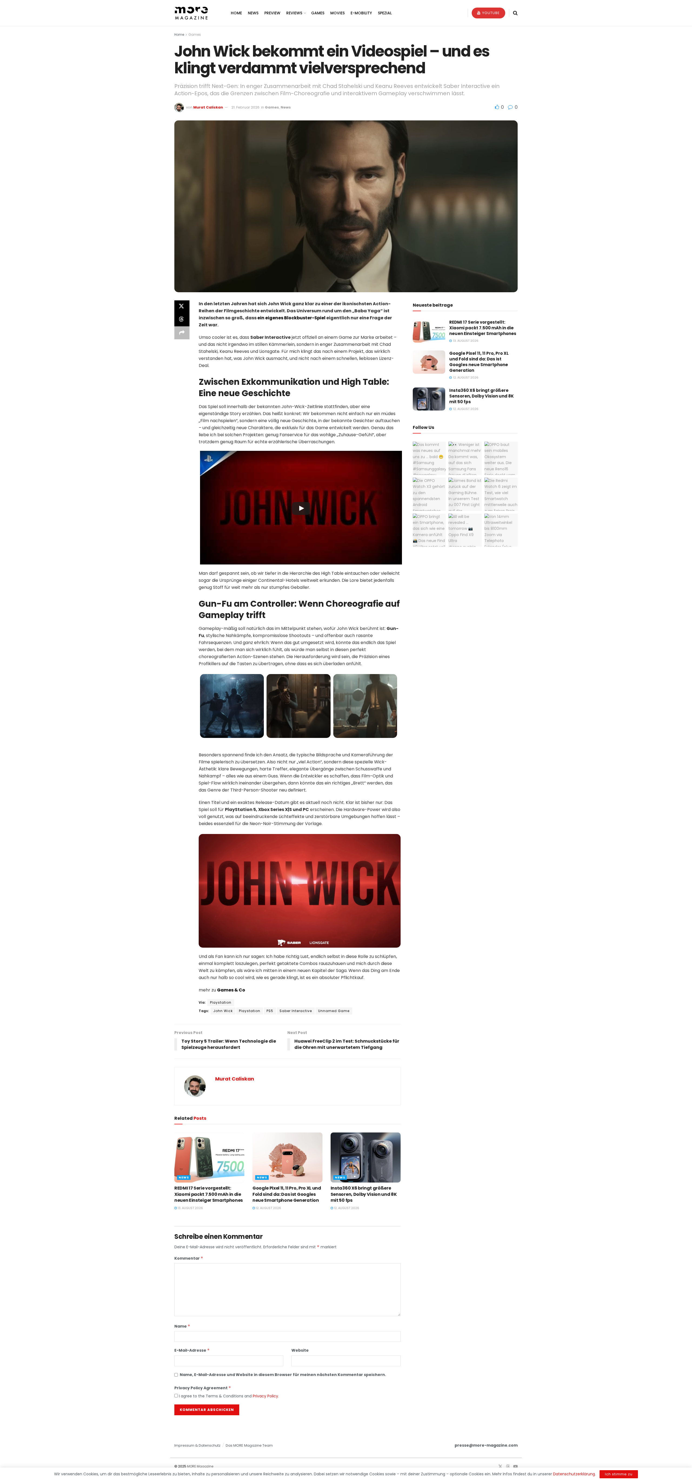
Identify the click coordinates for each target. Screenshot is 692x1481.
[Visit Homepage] (191, 13)
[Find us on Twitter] (500, 1466)
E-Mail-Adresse (192, 1350)
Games (317, 13)
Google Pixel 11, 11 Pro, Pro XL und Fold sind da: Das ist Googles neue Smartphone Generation (286, 1194)
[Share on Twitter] (181, 306)
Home (236, 13)
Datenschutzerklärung (574, 1474)
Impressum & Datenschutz (197, 1445)
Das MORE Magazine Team (249, 1445)
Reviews (294, 13)
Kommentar (188, 1258)
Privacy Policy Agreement (202, 1388)
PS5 (270, 1011)
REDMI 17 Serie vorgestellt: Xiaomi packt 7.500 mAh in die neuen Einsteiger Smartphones (208, 1194)
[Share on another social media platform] (181, 332)
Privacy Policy (265, 1396)
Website (300, 1350)
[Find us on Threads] (508, 1467)
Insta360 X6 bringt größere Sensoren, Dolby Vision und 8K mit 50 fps (364, 1194)
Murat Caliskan (208, 107)
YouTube (490, 12)
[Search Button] (515, 13)
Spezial (385, 13)
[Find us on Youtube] (515, 1466)
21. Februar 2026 (245, 107)
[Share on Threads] (181, 319)
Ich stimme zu (619, 1474)
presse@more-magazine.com (486, 1445)
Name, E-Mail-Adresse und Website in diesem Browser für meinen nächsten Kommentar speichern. (283, 1374)
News (253, 13)
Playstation (220, 1002)
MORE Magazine (200, 1466)
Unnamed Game (334, 1011)
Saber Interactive (296, 1011)
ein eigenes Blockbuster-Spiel (291, 318)
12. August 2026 (268, 1208)
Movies (337, 13)
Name (182, 1326)
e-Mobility (361, 13)
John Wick (223, 1011)
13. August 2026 (190, 1208)
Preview (272, 13)
